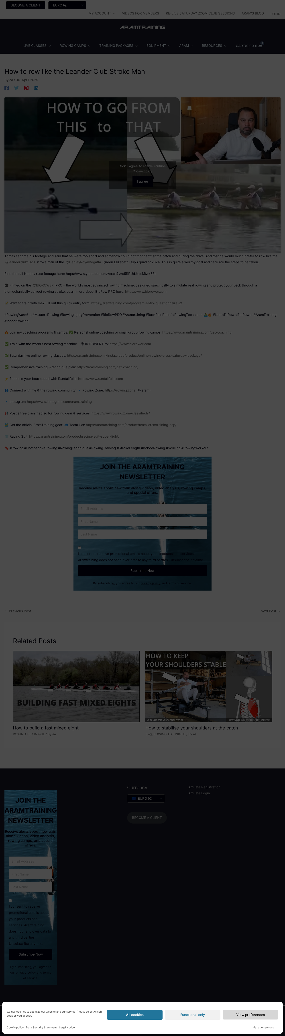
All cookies (135, 1015)
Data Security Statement (41, 1027)
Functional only (192, 1015)
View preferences (250, 1015)
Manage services (263, 1027)
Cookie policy (15, 1027)
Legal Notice (67, 1027)
